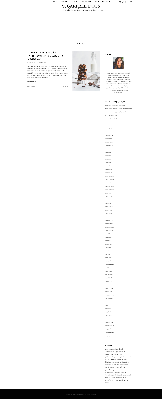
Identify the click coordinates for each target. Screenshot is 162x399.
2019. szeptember (109, 227)
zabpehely (119, 377)
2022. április (108, 132)
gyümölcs (123, 357)
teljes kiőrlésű (109, 375)
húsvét (129, 357)
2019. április (108, 244)
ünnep (107, 383)
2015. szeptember (109, 295)
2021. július (108, 152)
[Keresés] (131, 2)
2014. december (109, 322)
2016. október (108, 261)
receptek (64, 2)
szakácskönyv (87, 2)
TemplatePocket (80, 394)
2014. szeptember (109, 332)
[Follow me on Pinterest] (125, 2)
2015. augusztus (109, 298)
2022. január (108, 138)
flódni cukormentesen (111, 115)
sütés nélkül (109, 372)
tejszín (123, 372)
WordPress (93, 394)
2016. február (108, 278)
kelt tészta (125, 359)
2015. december (109, 285)
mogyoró (119, 367)
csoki (114, 349)
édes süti (114, 380)
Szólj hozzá (32, 86)
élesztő (120, 380)
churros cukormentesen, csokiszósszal (115, 112)
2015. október (108, 291)
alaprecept (108, 349)
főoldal (55, 2)
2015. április (108, 312)
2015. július (108, 302)
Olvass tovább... (32, 81)
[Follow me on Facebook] (120, 2)
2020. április (108, 203)
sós (116, 370)
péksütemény (109, 370)
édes (124, 377)
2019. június (108, 237)
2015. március (108, 315)
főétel (116, 354)
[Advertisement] (81, 24)
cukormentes (109, 352)
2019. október (108, 223)
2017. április (108, 251)
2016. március (108, 274)
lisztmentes (109, 364)
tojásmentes (119, 375)
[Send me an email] (128, 2)
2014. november (109, 325)
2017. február (108, 257)
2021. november (109, 145)
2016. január (108, 281)
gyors (117, 357)
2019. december (109, 217)
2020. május (108, 200)
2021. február (108, 169)
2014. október (108, 329)
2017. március (108, 254)
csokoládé (120, 349)
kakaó (107, 359)
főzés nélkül (109, 354)
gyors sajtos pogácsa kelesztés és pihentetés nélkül (118, 108)
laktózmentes (124, 362)
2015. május (108, 308)
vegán (113, 377)
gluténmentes (109, 357)
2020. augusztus (109, 189)
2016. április (108, 271)
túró (129, 375)
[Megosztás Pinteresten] (67, 87)
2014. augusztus (109, 336)
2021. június (108, 155)
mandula (116, 364)
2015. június (108, 305)
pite (124, 367)
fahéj (123, 352)
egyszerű (118, 352)
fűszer (121, 354)
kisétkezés (108, 362)
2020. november (109, 179)
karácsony (113, 359)
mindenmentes (110, 367)
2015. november (109, 288)
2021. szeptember (109, 149)
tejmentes (117, 372)
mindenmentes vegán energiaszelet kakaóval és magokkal (45, 56)
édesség (108, 380)
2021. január (108, 172)
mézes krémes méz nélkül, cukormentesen (116, 119)
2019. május (108, 240)
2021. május (108, 159)
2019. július (108, 234)
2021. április (108, 162)
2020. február (108, 210)
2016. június (108, 268)
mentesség (75, 2)
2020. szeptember (110, 186)
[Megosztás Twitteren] (65, 87)
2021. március (108, 166)
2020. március (109, 206)
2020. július (108, 193)
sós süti (120, 370)
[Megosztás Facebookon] (63, 87)
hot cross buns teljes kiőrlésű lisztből (115, 105)
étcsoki (126, 380)
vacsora (107, 377)
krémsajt (116, 362)
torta (125, 375)
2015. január (108, 319)
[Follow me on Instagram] (123, 2)
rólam (97, 2)
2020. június (108, 196)
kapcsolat (106, 2)
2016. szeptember (109, 264)
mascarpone (124, 364)
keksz (119, 359)
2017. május (108, 247)
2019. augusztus (109, 230)
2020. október (109, 183)
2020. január (108, 213)
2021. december (109, 142)
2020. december (109, 176)
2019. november (109, 220)
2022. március (109, 135)
